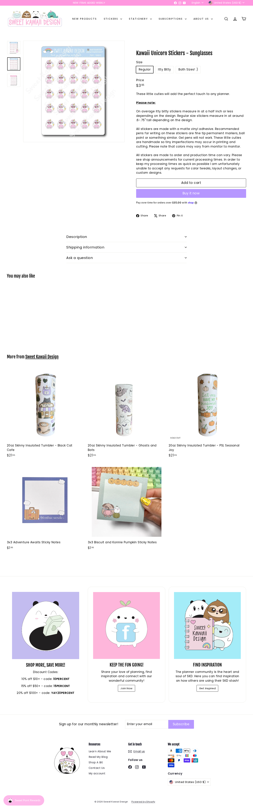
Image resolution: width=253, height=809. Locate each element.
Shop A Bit (96, 762)
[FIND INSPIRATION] (207, 625)
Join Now (126, 688)
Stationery (139, 19)
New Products (84, 19)
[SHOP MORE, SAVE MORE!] (45, 625)
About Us (201, 19)
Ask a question (79, 257)
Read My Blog (98, 757)
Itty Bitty (164, 69)
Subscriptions (171, 19)
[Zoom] (73, 91)
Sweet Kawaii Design (42, 356)
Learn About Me (100, 751)
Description (76, 236)
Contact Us (97, 768)
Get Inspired (207, 688)
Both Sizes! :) (188, 69)
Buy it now (191, 193)
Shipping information (85, 247)
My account (97, 773)
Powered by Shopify (143, 801)
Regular (145, 69)
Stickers (111, 19)
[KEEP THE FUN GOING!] (126, 625)
